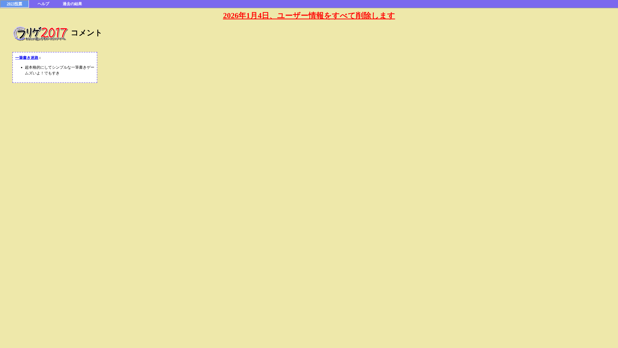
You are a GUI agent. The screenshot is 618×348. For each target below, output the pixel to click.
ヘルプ (43, 4)
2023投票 (14, 4)
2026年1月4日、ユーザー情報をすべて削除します (309, 15)
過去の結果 (72, 4)
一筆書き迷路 (26, 58)
